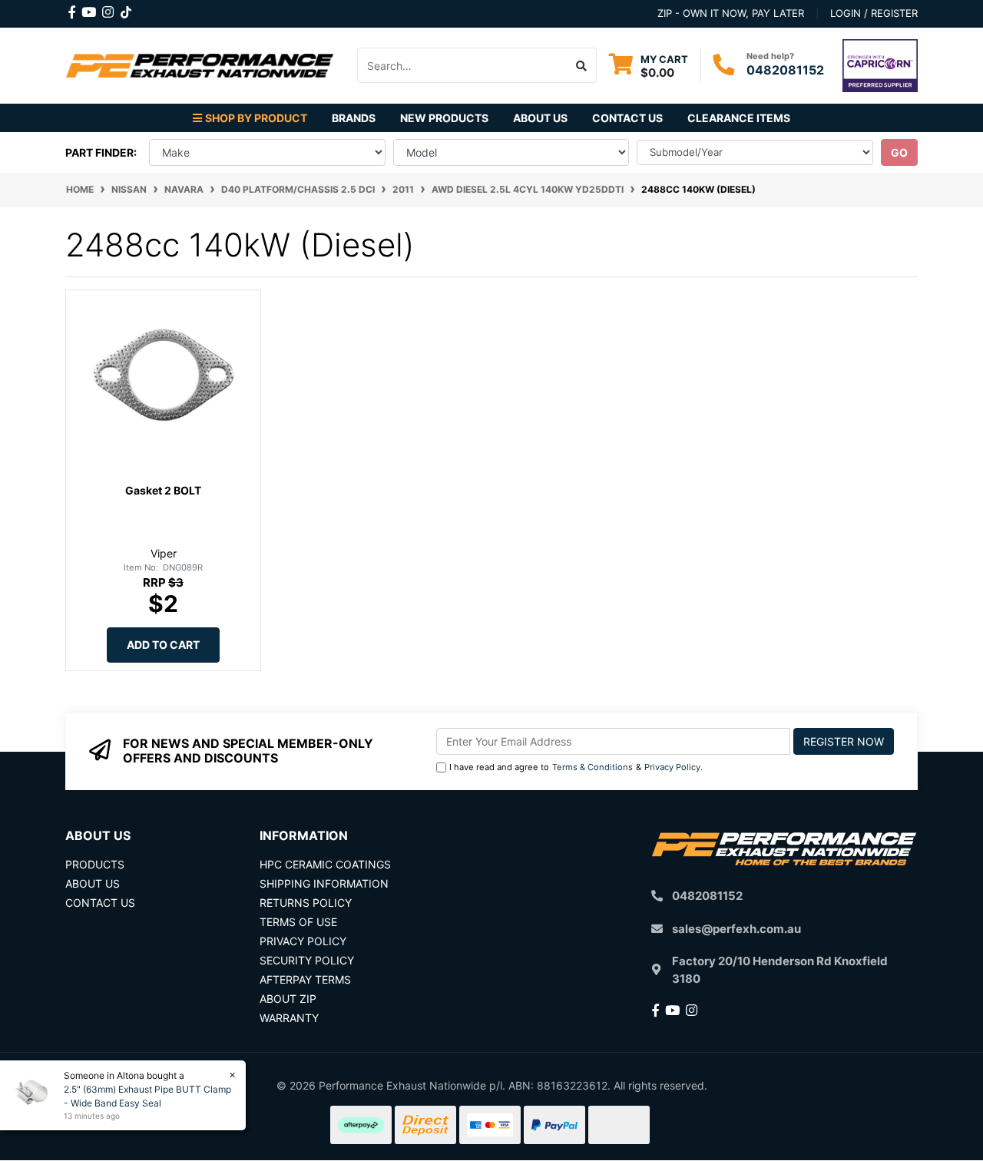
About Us (540, 117)
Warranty (289, 1017)
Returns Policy (306, 902)
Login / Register (874, 13)
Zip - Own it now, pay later (730, 13)
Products (94, 864)
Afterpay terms (305, 979)
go (899, 152)
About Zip (288, 998)
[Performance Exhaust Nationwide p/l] (199, 64)
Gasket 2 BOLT (163, 490)
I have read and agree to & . (576, 767)
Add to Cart (163, 644)
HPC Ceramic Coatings (325, 864)
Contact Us (627, 117)
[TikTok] (126, 9)
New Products (444, 117)
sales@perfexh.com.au (736, 928)
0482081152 (785, 70)
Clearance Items (738, 117)
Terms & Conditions (592, 767)
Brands (354, 117)
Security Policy (307, 960)
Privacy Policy (672, 767)
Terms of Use (298, 921)
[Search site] (582, 65)
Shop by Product (256, 117)
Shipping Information (324, 883)
